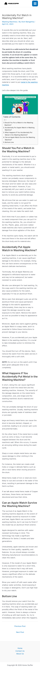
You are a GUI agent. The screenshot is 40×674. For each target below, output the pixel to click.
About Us (20, 654)
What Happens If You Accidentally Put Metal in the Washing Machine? (18, 134)
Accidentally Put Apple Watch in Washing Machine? (19, 129)
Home (20, 648)
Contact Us (20, 651)
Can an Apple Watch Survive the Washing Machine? (20, 138)
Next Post (20, 632)
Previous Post (20, 626)
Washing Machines (9, 22)
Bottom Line (9, 142)
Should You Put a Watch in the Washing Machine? (19, 124)
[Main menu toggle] (35, 3)
